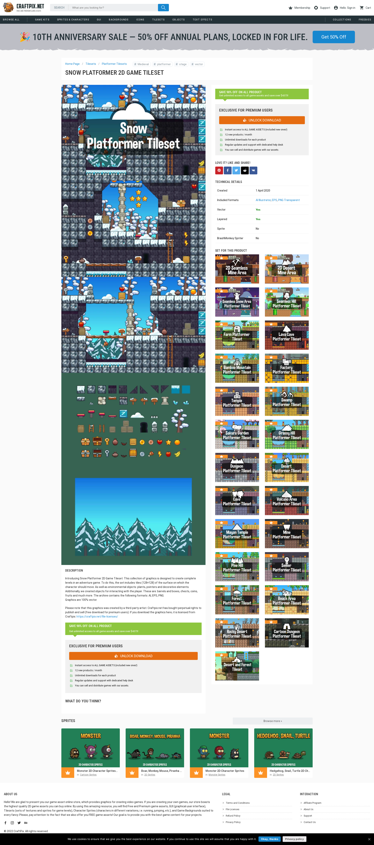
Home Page (72, 63)
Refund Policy (233, 815)
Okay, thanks (269, 839)
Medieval (141, 64)
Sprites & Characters (73, 19)
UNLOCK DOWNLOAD (136, 656)
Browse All (11, 19)
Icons (140, 19)
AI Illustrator (263, 200)
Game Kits (42, 19)
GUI (99, 19)
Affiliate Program (312, 803)
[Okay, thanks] (369, 839)
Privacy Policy (233, 822)
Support (324, 7)
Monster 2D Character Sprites (225, 770)
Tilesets (158, 19)
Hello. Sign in (347, 7)
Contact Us (310, 822)
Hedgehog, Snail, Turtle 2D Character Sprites (290, 770)
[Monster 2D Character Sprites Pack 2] (90, 747)
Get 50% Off (333, 37)
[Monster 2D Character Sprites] (219, 747)
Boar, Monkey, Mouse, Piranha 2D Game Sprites (161, 770)
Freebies (365, 19)
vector (197, 64)
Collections (342, 19)
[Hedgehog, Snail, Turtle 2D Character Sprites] (283, 747)
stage (181, 64)
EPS (274, 200)
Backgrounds (118, 19)
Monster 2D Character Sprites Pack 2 (97, 770)
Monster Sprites (217, 774)
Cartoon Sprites (88, 774)
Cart (368, 7)
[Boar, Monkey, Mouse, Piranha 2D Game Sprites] (155, 747)
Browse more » (273, 721)
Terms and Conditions (238, 803)
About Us (308, 809)
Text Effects (202, 19)
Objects (178, 19)
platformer (162, 64)
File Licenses (232, 809)
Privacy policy (294, 839)
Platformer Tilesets (114, 63)
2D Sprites (149, 774)
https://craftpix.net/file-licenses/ (97, 616)
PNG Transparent (289, 200)
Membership (302, 7)
